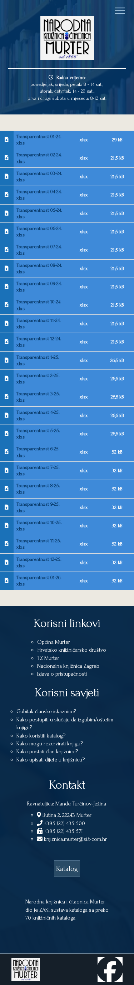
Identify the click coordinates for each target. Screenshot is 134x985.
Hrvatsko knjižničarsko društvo (71, 650)
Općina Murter (53, 642)
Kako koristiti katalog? (40, 735)
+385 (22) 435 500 (64, 823)
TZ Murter (48, 658)
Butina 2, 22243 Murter (66, 815)
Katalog (67, 869)
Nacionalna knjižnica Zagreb (68, 666)
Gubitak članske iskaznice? (46, 711)
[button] (120, 11)
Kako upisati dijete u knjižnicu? (50, 759)
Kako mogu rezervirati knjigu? (49, 743)
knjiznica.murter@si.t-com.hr (75, 839)
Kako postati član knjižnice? (47, 751)
